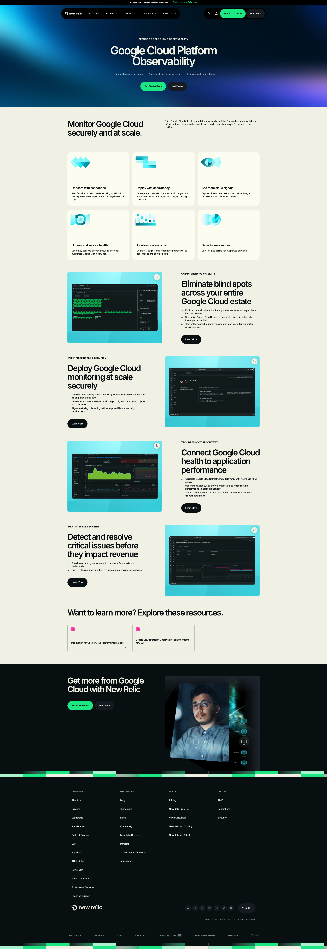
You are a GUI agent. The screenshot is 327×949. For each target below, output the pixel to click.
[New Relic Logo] (73, 13)
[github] (202, 908)
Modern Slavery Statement (204, 935)
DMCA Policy (99, 935)
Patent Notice (233, 935)
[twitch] (224, 908)
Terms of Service (74, 935)
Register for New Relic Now (185, 2)
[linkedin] (209, 908)
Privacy (119, 935)
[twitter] (195, 908)
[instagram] (217, 908)
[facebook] (231, 908)
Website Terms (141, 935)
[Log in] (216, 13)
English (256, 935)
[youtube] (188, 908)
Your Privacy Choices (167, 935)
